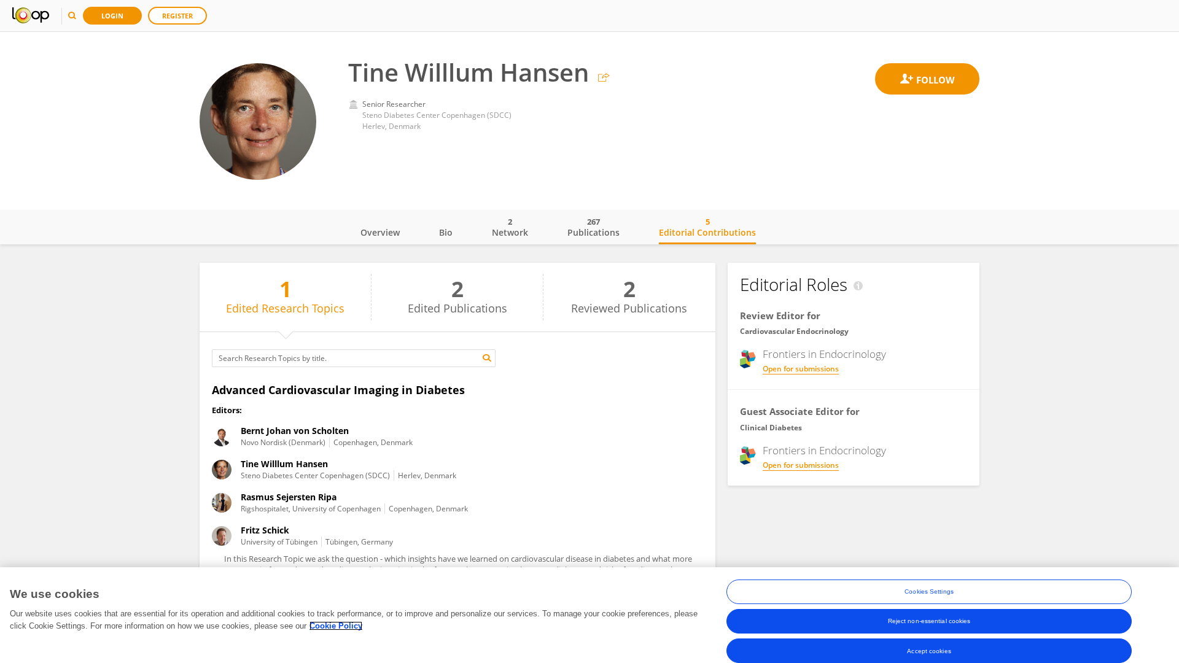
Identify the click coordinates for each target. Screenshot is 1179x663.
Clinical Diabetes (771, 427)
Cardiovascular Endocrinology (794, 331)
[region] (589, 615)
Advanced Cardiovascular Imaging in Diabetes (338, 389)
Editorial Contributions (707, 227)
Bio (446, 232)
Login (112, 15)
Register (177, 15)
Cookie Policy (335, 625)
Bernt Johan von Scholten (295, 430)
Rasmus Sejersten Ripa (289, 497)
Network (510, 227)
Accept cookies (929, 650)
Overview (380, 232)
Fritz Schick (265, 530)
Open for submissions (801, 368)
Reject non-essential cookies (929, 621)
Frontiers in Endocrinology (824, 354)
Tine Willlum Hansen (284, 464)
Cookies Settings (929, 591)
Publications (593, 227)
